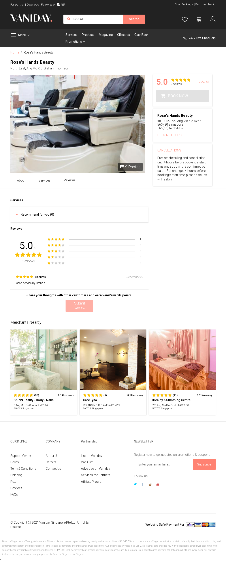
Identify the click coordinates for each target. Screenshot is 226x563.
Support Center (20, 456)
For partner (17, 4)
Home (14, 52)
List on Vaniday (91, 456)
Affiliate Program (92, 481)
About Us (52, 456)
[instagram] (150, 484)
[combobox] (93, 19)
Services (16, 488)
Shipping (16, 475)
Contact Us (53, 468)
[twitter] (135, 484)
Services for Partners (95, 475)
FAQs (14, 494)
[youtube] (157, 484)
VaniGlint (87, 462)
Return (14, 481)
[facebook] (143, 484)
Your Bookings (184, 4)
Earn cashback (205, 4)
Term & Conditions (23, 468)
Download (32, 4)
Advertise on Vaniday (95, 468)
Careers (51, 462)
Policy (14, 462)
